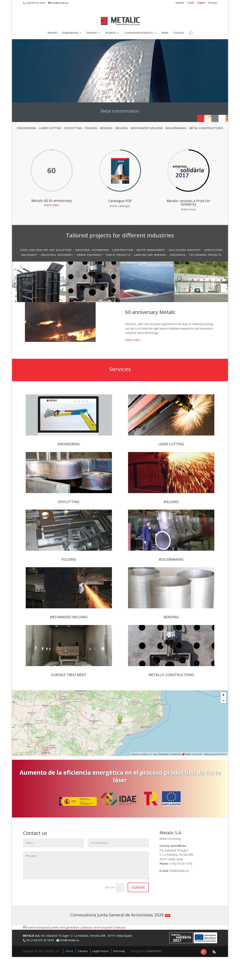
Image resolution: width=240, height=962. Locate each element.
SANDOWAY (154, 951)
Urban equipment (89, 255)
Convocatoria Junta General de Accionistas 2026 (120, 915)
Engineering (70, 32)
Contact (178, 32)
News (164, 32)
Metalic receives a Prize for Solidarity (188, 202)
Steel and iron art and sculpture (46, 250)
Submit (138, 887)
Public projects (118, 255)
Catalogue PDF (120, 201)
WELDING (121, 128)
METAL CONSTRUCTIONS (206, 128)
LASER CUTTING (50, 128)
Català (190, 3)
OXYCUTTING (73, 128)
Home (69, 951)
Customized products (138, 32)
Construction (122, 250)
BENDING (106, 128)
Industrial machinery (57, 255)
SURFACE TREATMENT (69, 674)
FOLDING (91, 128)
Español (180, 3)
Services (91, 32)
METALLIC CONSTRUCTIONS (171, 674)
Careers (83, 951)
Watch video (51, 205)
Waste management (151, 250)
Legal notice (100, 951)
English (201, 3)
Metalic (52, 32)
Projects (110, 32)
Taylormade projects (205, 255)
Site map (119, 951)
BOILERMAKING (175, 128)
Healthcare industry (185, 250)
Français (212, 3)
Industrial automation (92, 250)
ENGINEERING (26, 128)
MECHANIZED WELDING (147, 128)
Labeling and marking (150, 255)
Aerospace (178, 255)
